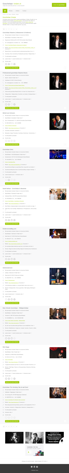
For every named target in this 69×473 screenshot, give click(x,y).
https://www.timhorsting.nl (14, 402)
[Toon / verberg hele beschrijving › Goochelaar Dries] (21, 167)
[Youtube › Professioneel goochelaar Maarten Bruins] (14, 104)
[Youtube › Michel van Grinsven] (14, 141)
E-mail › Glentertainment (10, 280)
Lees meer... (24, 24)
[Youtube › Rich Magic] (14, 379)
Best (12, 351)
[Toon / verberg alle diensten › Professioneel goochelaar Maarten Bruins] (21, 94)
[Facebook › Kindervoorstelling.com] (9, 259)
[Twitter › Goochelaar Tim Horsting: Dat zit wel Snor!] (6, 418)
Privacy (37, 470)
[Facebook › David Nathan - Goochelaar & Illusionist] (9, 220)
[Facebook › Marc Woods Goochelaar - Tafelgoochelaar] (9, 338)
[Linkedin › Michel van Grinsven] (12, 141)
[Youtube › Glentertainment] (14, 299)
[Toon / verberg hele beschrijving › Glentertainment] (21, 285)
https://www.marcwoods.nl (14, 323)
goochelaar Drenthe (18, 20)
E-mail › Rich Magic (9, 359)
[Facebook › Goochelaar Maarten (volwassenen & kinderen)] (9, 64)
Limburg (6, 272)
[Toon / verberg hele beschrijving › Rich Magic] (21, 364)
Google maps (20, 37)
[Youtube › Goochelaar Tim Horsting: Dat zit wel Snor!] (14, 418)
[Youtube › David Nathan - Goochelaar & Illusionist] (14, 220)
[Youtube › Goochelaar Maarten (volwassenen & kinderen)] (14, 64)
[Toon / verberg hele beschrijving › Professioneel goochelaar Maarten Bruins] (21, 91)
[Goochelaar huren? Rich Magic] (35, 432)
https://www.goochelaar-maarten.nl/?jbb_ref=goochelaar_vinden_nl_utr (22, 87)
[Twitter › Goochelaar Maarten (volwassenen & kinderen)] (6, 64)
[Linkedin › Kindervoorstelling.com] (12, 259)
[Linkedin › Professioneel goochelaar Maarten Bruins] (12, 104)
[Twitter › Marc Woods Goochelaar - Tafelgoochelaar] (6, 338)
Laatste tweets (8, 58)
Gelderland (7, 392)
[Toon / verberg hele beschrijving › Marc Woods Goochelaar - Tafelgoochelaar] (21, 325)
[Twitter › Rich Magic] (6, 379)
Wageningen (12, 392)
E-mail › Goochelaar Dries (10, 162)
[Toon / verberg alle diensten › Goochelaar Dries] (21, 169)
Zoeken (17, 10)
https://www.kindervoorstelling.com (15, 243)
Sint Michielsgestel (15, 154)
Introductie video (27, 58)
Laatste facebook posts (18, 58)
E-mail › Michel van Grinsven (10, 125)
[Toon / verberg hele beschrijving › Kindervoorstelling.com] (21, 246)
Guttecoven (11, 272)
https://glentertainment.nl (13, 282)
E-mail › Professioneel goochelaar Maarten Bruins (14, 85)
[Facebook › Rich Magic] (9, 379)
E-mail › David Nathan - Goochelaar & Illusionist (14, 201)
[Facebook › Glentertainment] (9, 299)
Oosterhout (14, 312)
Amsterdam (13, 37)
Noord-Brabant (8, 154)
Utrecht (6, 77)
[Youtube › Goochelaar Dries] (14, 180)
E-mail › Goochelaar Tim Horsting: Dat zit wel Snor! (15, 399)
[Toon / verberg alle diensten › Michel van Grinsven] (21, 133)
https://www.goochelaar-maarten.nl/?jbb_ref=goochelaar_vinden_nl (21, 47)
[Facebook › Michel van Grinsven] (9, 141)
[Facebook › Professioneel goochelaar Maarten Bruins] (9, 104)
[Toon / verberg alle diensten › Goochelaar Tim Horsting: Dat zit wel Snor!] (21, 407)
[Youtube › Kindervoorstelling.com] (14, 259)
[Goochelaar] (5, 11)
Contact (24, 10)
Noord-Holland (8, 37)
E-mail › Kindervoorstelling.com (11, 241)
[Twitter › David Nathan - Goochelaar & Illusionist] (6, 220)
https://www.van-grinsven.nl (14, 128)
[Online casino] (35, 444)
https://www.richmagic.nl (13, 362)
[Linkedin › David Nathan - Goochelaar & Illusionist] (12, 220)
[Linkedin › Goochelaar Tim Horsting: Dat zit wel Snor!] (12, 418)
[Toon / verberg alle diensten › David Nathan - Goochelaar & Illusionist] (21, 209)
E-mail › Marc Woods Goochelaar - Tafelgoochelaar (15, 320)
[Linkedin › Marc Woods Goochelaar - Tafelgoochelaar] (12, 338)
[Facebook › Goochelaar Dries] (9, 180)
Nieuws (10, 10)
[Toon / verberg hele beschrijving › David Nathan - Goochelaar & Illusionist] (21, 206)
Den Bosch (14, 233)
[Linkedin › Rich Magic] (12, 379)
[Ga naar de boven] (65, 68)
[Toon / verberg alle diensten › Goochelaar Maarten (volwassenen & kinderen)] (21, 54)
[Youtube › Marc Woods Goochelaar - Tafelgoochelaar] (14, 338)
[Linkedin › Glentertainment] (12, 299)
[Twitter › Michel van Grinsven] (6, 141)
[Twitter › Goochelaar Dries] (6, 180)
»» (16, 29)
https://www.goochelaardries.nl (15, 164)
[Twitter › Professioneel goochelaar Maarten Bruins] (6, 104)
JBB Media (33, 470)
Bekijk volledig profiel (12, 67)
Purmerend (14, 193)
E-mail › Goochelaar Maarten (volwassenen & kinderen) (16, 45)
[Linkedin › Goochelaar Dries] (12, 180)
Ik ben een (59, 4)
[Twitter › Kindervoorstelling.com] (6, 259)
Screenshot (8, 48)
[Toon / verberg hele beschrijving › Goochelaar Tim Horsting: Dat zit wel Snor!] (21, 405)
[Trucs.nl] (55, 432)
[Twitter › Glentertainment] (6, 299)
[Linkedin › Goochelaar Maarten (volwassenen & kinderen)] (12, 64)
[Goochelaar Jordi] (15, 432)
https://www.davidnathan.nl (14, 203)
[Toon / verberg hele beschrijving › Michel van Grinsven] (21, 130)
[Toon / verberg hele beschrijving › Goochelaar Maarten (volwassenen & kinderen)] (21, 51)
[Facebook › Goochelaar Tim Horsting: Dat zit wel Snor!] (9, 418)
